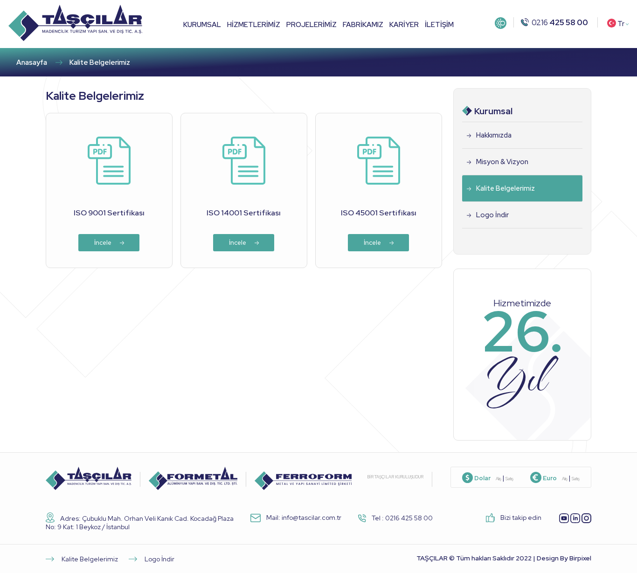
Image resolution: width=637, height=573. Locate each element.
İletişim (439, 24)
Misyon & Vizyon (502, 161)
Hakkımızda (494, 135)
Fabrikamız (363, 24)
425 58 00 (560, 22)
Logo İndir (492, 215)
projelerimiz (311, 24)
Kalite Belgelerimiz (505, 188)
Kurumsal (202, 24)
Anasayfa (31, 62)
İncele (103, 243)
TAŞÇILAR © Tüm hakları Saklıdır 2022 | (503, 558)
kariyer (404, 24)
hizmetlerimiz (253, 24)
